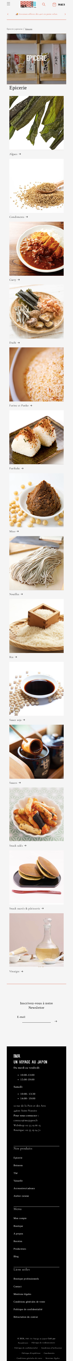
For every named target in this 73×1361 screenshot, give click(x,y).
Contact (18, 1286)
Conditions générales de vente (29, 1302)
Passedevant (23, 1343)
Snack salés (16, 845)
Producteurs (20, 1249)
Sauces (13, 782)
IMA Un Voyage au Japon (36, 1339)
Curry (12, 279)
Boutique (18, 1226)
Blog (16, 1256)
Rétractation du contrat (26, 1317)
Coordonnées (49, 1353)
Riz (11, 657)
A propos (18, 1233)
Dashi (12, 342)
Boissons (18, 1165)
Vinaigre (14, 971)
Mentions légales (22, 1294)
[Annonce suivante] (65, 14)
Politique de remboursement (43, 1343)
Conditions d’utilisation (51, 1348)
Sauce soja (15, 720)
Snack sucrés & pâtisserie (24, 908)
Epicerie (28, 29)
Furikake (14, 468)
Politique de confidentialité (28, 1309)
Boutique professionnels (26, 1279)
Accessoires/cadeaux (24, 1188)
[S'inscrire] (55, 1021)
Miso (12, 531)
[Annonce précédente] (8, 14)
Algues (13, 154)
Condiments (16, 217)
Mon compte (20, 1218)
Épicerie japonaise (15, 29)
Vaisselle (18, 1181)
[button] (8, 3)
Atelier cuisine (21, 1196)
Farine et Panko (19, 405)
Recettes (18, 1241)
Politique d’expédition (31, 1353)
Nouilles (14, 594)
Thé (16, 1173)
